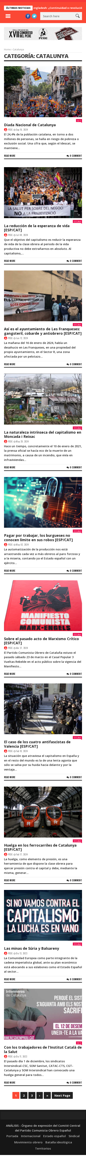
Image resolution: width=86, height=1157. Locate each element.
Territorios (43, 1148)
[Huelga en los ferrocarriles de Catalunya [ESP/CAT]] (43, 812)
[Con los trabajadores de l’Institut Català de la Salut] (43, 1014)
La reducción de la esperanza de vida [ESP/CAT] (37, 228)
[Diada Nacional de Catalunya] (43, 91)
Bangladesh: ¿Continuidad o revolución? (41, 8)
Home (7, 49)
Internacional (30, 1136)
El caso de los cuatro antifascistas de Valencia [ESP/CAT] (37, 744)
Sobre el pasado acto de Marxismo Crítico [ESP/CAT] (41, 641)
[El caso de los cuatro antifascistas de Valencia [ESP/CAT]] (43, 708)
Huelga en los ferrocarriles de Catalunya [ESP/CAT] (40, 847)
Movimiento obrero (28, 1142)
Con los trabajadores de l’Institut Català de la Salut (43, 1049)
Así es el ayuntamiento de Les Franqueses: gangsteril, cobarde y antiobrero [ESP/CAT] (43, 331)
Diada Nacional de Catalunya (30, 124)
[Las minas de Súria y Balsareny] (43, 915)
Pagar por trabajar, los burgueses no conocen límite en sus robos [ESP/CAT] (38, 537)
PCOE (10, 129)
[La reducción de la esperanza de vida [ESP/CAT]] (43, 192)
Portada (12, 1136)
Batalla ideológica (58, 1142)
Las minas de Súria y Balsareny (31, 948)
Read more (9, 155)
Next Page (62, 1095)
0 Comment (76, 155)
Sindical (74, 1136)
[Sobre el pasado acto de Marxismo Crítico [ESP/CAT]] (43, 605)
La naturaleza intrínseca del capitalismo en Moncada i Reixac (42, 434)
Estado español (54, 1136)
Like (78, 221)
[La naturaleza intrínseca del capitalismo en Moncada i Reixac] (43, 399)
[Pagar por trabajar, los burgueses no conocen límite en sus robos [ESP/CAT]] (43, 502)
